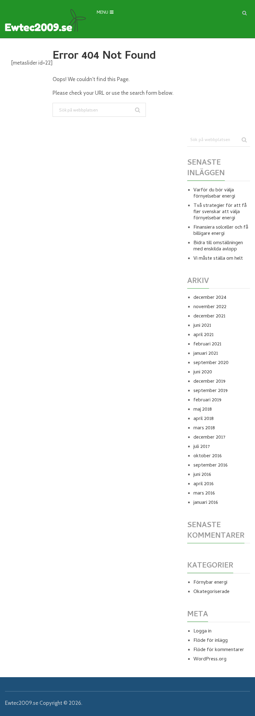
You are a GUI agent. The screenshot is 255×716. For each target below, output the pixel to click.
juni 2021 (202, 326)
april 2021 (203, 335)
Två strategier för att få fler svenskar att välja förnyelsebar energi (220, 212)
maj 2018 (202, 410)
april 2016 (203, 484)
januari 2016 (205, 503)
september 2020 (211, 363)
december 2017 (209, 438)
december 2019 (209, 382)
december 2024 (209, 298)
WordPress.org (209, 659)
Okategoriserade (211, 592)
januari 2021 (205, 354)
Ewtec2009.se (21, 703)
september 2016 (210, 466)
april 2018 (203, 419)
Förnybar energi (210, 583)
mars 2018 (204, 428)
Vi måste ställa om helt (218, 259)
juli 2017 (201, 447)
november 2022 (209, 307)
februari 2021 (207, 344)
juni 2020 (202, 372)
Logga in (202, 631)
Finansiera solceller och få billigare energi (220, 231)
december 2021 (209, 316)
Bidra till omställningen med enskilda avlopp (218, 246)
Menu (102, 12)
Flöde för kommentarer (218, 650)
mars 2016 (204, 494)
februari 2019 (207, 400)
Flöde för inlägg (210, 641)
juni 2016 (202, 475)
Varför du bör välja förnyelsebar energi (214, 193)
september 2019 (210, 391)
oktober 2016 (207, 456)
